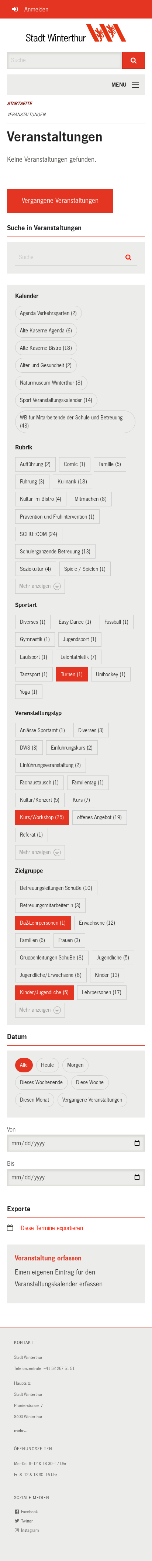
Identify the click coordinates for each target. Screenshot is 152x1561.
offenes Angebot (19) (99, 817)
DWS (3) (29, 748)
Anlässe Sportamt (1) (42, 730)
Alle (24, 1065)
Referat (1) (31, 835)
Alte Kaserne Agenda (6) (46, 331)
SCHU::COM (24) (38, 534)
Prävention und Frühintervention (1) (57, 517)
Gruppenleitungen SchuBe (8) (51, 958)
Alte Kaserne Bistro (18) (46, 348)
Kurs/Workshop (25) (42, 817)
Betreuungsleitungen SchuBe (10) (56, 888)
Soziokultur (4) (35, 569)
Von (11, 1129)
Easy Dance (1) (75, 622)
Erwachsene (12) (97, 923)
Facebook (30, 1512)
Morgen (75, 1065)
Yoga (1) (28, 692)
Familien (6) (32, 940)
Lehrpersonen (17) (101, 992)
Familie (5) (110, 464)
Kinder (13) (107, 975)
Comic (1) (74, 464)
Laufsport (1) (33, 657)
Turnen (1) (72, 674)
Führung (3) (32, 482)
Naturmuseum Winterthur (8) (51, 383)
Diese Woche (90, 1082)
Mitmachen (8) (91, 499)
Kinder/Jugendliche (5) (44, 992)
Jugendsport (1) (79, 639)
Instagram (30, 1530)
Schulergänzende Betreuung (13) (55, 552)
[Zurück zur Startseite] (76, 35)
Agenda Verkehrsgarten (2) (48, 313)
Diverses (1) (32, 622)
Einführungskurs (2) (72, 748)
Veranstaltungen (26, 114)
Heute (47, 1065)
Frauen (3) (69, 940)
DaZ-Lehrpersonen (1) (43, 923)
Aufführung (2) (35, 464)
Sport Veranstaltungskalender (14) (56, 400)
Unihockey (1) (110, 674)
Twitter (27, 1521)
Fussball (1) (116, 622)
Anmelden (36, 9)
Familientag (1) (88, 782)
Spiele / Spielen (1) (85, 569)
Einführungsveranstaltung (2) (50, 765)
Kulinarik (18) (72, 482)
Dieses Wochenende (41, 1082)
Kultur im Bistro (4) (40, 499)
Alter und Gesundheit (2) (46, 365)
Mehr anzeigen (35, 586)
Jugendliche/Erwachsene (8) (51, 975)
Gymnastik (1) (35, 639)
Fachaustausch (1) (39, 782)
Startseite (19, 103)
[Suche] (133, 60)
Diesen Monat (34, 1100)
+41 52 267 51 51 (59, 1368)
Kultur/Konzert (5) (39, 800)
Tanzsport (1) (34, 674)
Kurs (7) (81, 800)
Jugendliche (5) (113, 958)
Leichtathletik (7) (78, 657)
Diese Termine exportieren (52, 1228)
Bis (10, 1163)
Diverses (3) (91, 730)
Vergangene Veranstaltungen (60, 200)
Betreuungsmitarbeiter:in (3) (50, 905)
